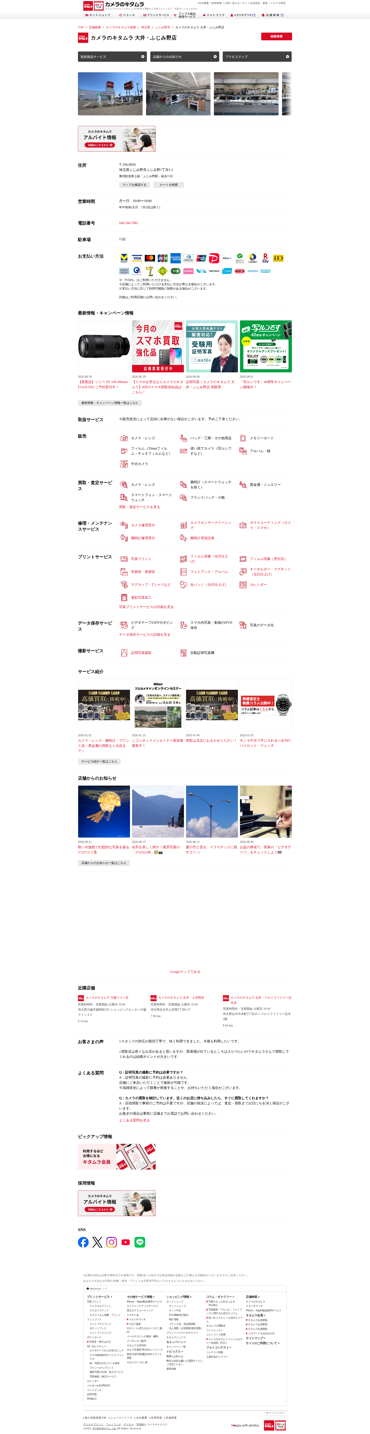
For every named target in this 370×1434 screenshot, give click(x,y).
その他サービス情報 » (141, 1296)
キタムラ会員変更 (257, 1324)
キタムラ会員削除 (257, 1328)
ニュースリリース (121, 1417)
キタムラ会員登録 (257, 1320)
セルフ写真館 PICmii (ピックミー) (145, 1349)
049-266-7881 (128, 223)
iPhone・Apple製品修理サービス (144, 1301)
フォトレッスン (214, 1330)
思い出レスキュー (96, 1346)
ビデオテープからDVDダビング (107, 1350)
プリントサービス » (99, 1296)
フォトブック (94, 1319)
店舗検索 (95, 27)
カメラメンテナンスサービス (142, 1305)
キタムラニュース (176, 1337)
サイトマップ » (255, 1338)
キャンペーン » (176, 1342)
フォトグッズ (94, 1390)
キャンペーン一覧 (176, 1346)
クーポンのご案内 (136, 1340)
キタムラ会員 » (255, 1315)
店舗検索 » (253, 1296)
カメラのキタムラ (255, 1301)
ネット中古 (175, 1310)
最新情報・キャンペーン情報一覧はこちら (109, 403)
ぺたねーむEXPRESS (98, 1385)
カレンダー (93, 1381)
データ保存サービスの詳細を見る (144, 634)
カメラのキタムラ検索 (121, 27)
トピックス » (174, 1351)
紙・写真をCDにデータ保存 (105, 1363)
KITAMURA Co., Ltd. (105, 1428)
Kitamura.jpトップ (98, 1288)
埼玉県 (145, 27)
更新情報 (171, 1368)
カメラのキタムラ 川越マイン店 (107, 997)
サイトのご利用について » (262, 1343)
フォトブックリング (100, 1332)
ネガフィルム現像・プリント (105, 1314)
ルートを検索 (169, 184)
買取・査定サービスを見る (139, 507)
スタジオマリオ (137, 1319)
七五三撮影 (135, 1323)
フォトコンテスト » (218, 1347)
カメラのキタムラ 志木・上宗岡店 (181, 997)
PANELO (91, 1398)
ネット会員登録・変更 (255, 3)
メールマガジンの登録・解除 (142, 1336)
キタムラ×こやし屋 (137, 1362)
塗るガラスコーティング (140, 1310)
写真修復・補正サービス (103, 1376)
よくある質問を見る (134, 1120)
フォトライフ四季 (215, 1334)
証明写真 (92, 1394)
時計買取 (174, 1319)
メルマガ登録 (278, 3)
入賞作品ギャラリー (217, 1356)
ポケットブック (98, 1328)
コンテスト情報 (214, 1352)
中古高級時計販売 (178, 1314)
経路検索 (277, 36)
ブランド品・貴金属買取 (182, 1323)
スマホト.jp (133, 1314)
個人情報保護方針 (96, 1417)
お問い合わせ (232, 3)
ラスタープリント (99, 1310)
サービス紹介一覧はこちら (99, 761)
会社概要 (204, 3)
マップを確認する (134, 184)
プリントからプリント (102, 1367)
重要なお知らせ (174, 1356)
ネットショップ (174, 1301)
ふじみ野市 (162, 27)
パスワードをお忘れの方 (261, 1333)
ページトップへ (277, 1413)
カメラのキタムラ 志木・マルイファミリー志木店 (261, 1000)
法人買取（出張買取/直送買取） (186, 1328)
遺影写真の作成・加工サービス (106, 1372)
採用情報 (217, 3)
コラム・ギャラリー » (220, 1296)
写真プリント (94, 1301)
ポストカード (94, 1337)
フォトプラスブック (100, 1323)
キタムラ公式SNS (136, 1345)
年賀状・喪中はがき (100, 1341)
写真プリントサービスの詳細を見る (146, 607)
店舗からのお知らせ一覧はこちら (103, 863)
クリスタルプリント (100, 1305)
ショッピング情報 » (178, 1296)
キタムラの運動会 (215, 1325)
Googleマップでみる (185, 972)
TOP (81, 27)
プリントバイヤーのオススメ (182, 1332)
